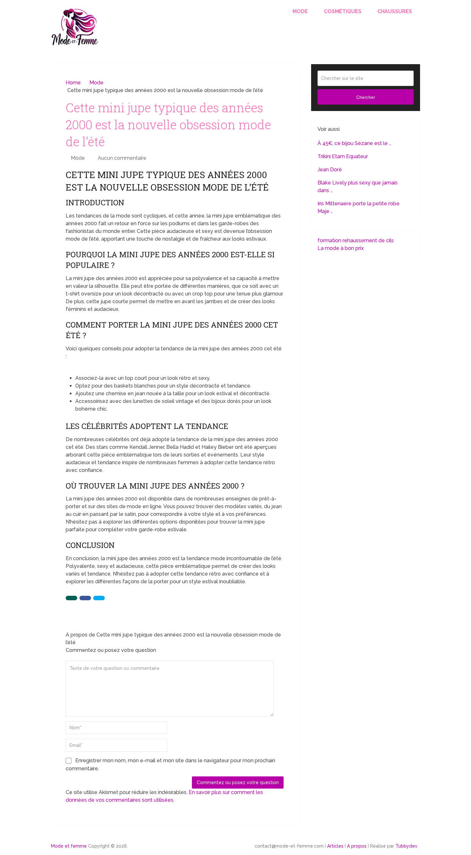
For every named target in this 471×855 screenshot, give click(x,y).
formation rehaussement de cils (356, 240)
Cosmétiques (342, 11)
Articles (335, 846)
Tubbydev (406, 846)
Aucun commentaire (122, 158)
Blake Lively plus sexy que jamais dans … (358, 186)
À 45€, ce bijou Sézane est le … (354, 143)
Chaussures (394, 11)
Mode (300, 11)
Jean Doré (330, 170)
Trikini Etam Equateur (343, 156)
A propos (357, 846)
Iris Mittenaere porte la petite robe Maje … (359, 207)
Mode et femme (69, 846)
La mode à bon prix (341, 248)
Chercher (365, 97)
